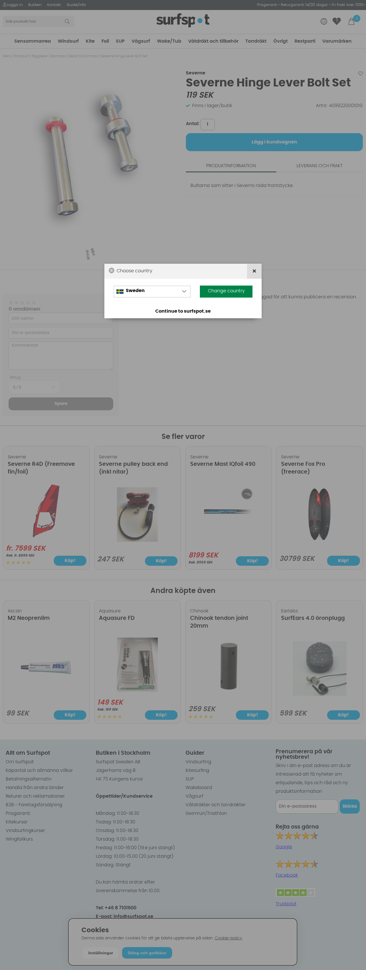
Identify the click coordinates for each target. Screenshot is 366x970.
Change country (226, 291)
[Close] (254, 271)
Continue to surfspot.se (183, 311)
